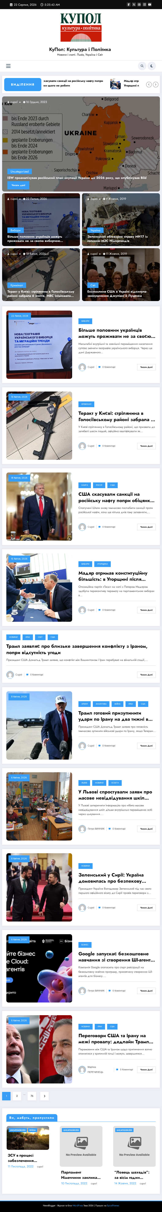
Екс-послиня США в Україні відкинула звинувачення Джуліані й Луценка (116, 294)
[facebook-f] (129, 4)
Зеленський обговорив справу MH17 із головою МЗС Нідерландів (117, 239)
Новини (13, 637)
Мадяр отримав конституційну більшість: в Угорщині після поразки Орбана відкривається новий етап (114, 576)
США (112, 485)
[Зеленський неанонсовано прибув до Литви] (81, 144)
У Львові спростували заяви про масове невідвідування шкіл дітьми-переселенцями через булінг (115, 795)
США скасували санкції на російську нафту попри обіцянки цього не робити (115, 497)
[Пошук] (142, 66)
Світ (92, 285)
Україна (95, 230)
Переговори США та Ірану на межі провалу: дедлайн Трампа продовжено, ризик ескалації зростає (114, 1039)
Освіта (115, 783)
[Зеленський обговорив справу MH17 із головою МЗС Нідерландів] (121, 219)
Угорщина (102, 564)
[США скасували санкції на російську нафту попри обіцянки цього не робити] (39, 506)
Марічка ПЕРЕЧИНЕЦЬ (95, 1069)
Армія (84, 704)
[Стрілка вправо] (155, 84)
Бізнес (85, 945)
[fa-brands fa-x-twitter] (134, 4)
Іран (28, 637)
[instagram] (144, 4)
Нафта (84, 485)
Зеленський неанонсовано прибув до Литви (41, 178)
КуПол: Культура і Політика (80, 49)
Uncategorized (20, 171)
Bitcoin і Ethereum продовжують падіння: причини (132, 1162)
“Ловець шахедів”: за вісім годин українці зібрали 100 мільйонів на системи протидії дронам (29, 1175)
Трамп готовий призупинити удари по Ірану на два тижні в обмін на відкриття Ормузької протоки (113, 716)
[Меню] (8, 66)
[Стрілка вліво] (148, 84)
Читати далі (18, 185)
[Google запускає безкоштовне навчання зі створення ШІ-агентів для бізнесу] (39, 968)
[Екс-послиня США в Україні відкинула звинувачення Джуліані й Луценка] (121, 274)
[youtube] (150, 4)
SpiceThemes (113, 1205)
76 (32, 1096)
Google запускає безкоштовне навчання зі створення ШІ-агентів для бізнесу (116, 957)
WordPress (78, 1205)
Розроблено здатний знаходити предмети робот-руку (82, 1162)
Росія (99, 485)
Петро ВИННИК (96, 828)
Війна (117, 704)
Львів (84, 783)
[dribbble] (139, 4)
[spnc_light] (151, 66)
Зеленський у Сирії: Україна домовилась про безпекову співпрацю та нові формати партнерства (111, 878)
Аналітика (101, 704)
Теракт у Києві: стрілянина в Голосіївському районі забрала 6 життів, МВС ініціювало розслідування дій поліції (40, 294)
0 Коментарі (108, 367)
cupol (14, 199)
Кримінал (17, 285)
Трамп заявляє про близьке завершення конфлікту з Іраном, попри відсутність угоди (76, 649)
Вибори (16, 230)
